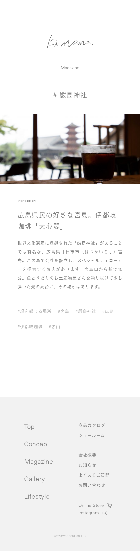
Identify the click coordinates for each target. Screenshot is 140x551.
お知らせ (87, 465)
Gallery (34, 479)
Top (29, 426)
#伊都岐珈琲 (30, 326)
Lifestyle (37, 496)
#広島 (108, 311)
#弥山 (54, 326)
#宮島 (63, 311)
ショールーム (91, 435)
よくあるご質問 (94, 475)
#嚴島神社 (85, 311)
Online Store (91, 505)
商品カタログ (91, 425)
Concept (36, 444)
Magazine (70, 67)
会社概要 (87, 455)
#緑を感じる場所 (35, 311)
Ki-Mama (70, 41)
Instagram (88, 512)
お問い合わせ (91, 485)
